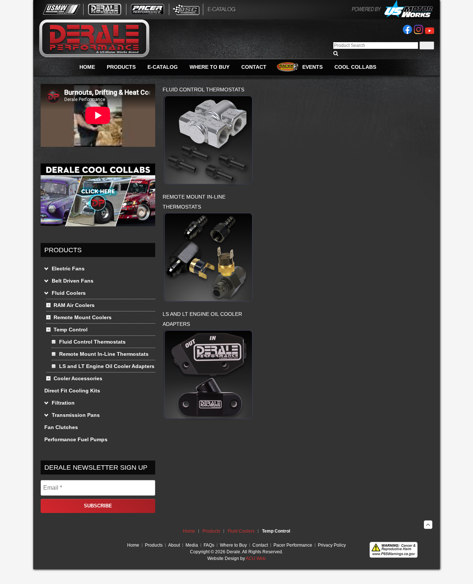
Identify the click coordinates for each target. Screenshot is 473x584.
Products (211, 531)
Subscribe (98, 506)
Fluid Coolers (241, 531)
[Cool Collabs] (98, 224)
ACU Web (256, 558)
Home (189, 531)
